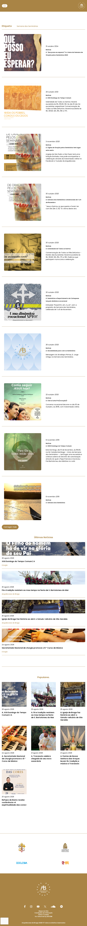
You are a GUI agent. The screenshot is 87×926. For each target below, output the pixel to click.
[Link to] (43, 52)
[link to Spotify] (61, 906)
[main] (43, 417)
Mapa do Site (43, 911)
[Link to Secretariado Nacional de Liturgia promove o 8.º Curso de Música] (43, 642)
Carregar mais (10, 527)
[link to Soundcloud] (53, 907)
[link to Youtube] (38, 906)
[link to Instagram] (31, 906)
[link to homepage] (81, 5)
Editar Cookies (43, 915)
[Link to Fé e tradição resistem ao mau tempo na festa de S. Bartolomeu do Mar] (43, 584)
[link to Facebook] (24, 906)
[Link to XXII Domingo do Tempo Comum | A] (43, 555)
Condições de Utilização (43, 913)
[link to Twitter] (45, 907)
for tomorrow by (43, 916)
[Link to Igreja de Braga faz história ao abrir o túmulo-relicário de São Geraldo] (43, 613)
